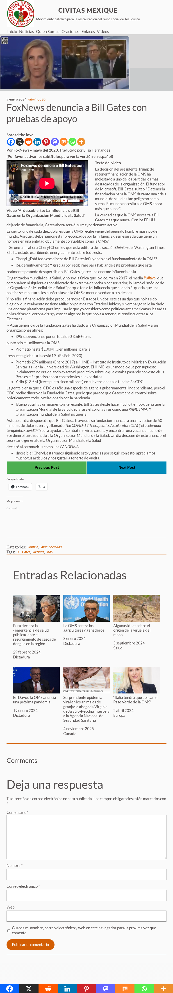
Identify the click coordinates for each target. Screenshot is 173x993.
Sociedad (55, 547)
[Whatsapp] (72, 142)
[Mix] (64, 142)
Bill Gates (23, 552)
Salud (44, 547)
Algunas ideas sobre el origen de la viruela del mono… (131, 630)
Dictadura (21, 657)
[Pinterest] (46, 142)
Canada (69, 733)
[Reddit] (28, 142)
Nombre (15, 865)
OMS (49, 552)
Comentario (18, 812)
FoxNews (38, 552)
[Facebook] (11, 142)
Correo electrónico (23, 886)
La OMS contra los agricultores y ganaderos (83, 627)
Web (11, 907)
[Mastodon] (55, 142)
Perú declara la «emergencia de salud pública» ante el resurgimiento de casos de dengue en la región (34, 634)
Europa (119, 715)
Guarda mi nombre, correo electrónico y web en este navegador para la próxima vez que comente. (84, 930)
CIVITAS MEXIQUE (88, 10)
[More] (81, 142)
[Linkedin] (37, 142)
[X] (20, 142)
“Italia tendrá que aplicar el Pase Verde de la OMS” (135, 699)
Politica (32, 547)
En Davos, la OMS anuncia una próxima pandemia (34, 699)
